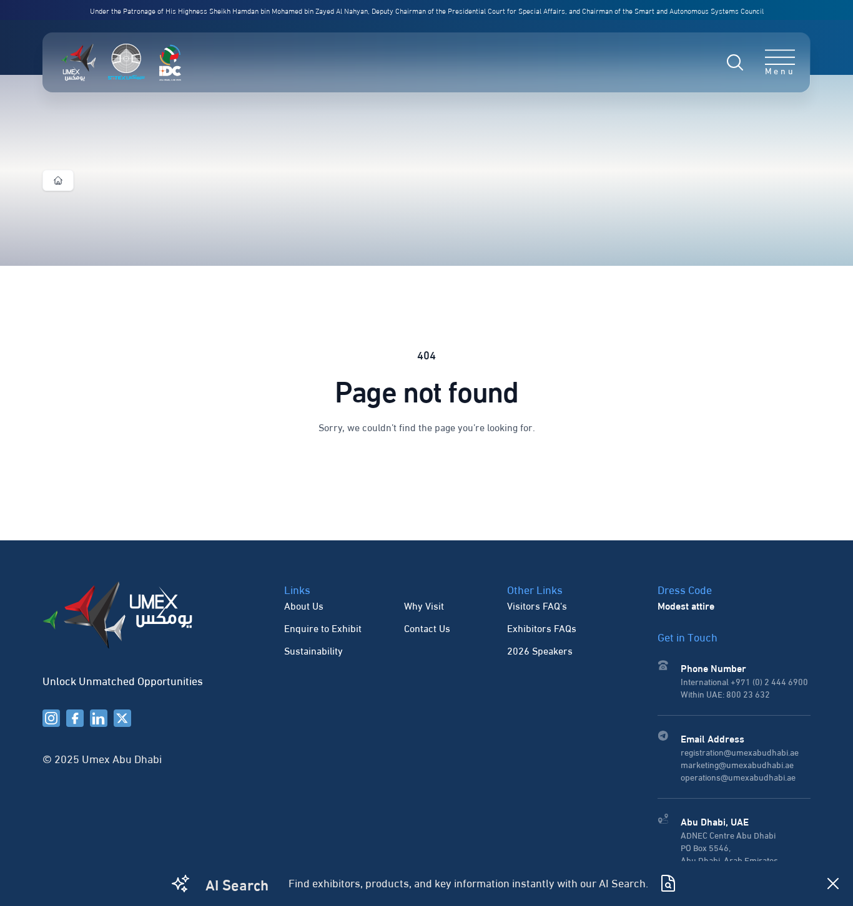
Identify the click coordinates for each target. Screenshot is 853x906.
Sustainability (313, 650)
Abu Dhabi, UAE (715, 821)
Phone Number (713, 667)
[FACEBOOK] (75, 718)
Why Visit (424, 605)
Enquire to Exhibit (323, 627)
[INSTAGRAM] (51, 718)
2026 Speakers (540, 650)
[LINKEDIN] (98, 718)
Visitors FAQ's (537, 605)
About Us (303, 605)
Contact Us (427, 627)
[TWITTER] (122, 718)
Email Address (712, 738)
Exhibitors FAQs (541, 627)
